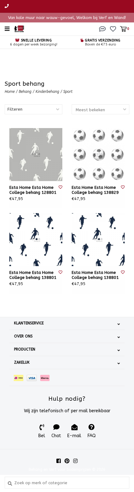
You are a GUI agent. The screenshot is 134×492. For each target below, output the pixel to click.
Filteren (14, 109)
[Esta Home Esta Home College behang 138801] (35, 239)
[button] (102, 28)
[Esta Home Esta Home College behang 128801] (35, 154)
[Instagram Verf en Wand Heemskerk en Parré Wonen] (75, 460)
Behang (26, 91)
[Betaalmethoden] (20, 377)
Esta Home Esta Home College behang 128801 (32, 190)
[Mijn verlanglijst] (113, 28)
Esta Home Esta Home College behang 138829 (95, 190)
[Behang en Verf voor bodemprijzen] (19, 28)
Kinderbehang (47, 91)
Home (10, 91)
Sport (68, 91)
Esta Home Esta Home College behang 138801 (32, 275)
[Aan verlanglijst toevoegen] (60, 187)
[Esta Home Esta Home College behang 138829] (98, 154)
